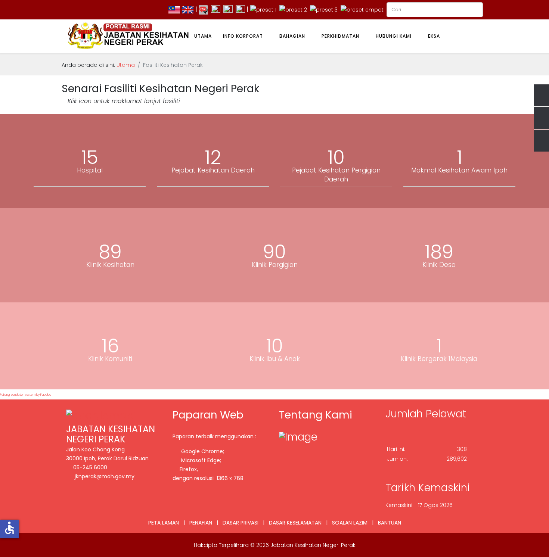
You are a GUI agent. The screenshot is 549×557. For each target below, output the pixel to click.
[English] (188, 9)
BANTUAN (389, 522)
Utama (203, 36)
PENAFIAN (200, 522)
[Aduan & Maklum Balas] (228, 9)
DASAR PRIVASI (240, 522)
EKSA (434, 36)
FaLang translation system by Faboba (25, 395)
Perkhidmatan (340, 36)
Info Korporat (243, 36)
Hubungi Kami (394, 36)
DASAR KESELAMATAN (295, 522)
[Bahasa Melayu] (174, 9)
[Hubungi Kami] (215, 9)
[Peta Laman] (240, 9)
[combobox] (435, 9)
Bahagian (292, 36)
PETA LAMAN (163, 522)
